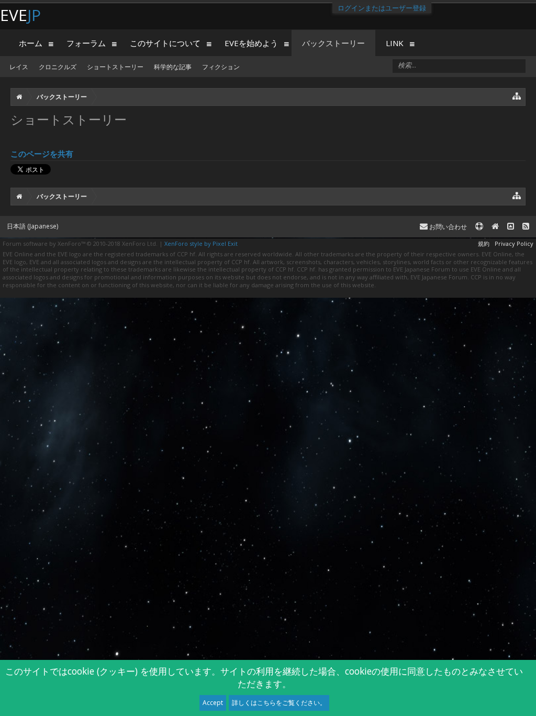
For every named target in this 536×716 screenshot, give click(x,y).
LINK (395, 43)
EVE (20, 15)
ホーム (30, 43)
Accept (213, 702)
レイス (18, 66)
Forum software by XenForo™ (80, 243)
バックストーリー (333, 43)
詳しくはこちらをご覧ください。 (279, 702)
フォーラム (86, 43)
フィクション (221, 66)
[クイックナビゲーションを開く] (516, 96)
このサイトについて (165, 43)
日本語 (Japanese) (32, 226)
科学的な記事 (173, 66)
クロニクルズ (57, 66)
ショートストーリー (115, 66)
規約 (483, 243)
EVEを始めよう (251, 43)
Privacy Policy (514, 243)
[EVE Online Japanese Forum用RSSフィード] (525, 227)
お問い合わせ (447, 226)
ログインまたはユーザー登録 (382, 8)
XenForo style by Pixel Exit (201, 243)
